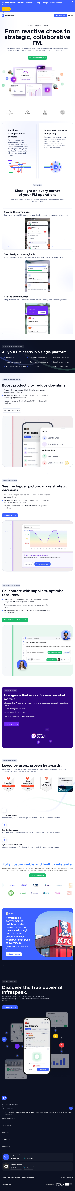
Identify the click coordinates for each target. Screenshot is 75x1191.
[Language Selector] (69, 15)
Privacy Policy (29, 1112)
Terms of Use (19, 1112)
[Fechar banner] (72, 2)
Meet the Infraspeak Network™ (15, 620)
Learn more (6, 9)
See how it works (11, 724)
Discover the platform (12, 410)
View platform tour (39, 58)
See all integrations (38, 875)
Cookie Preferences (27, 1177)
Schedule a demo (60, 15)
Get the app (17, 1158)
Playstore (30, 1158)
